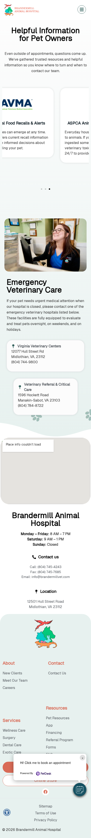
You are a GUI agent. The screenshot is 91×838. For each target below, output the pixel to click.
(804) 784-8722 (31, 405)
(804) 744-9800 (24, 362)
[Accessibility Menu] (6, 812)
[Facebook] (45, 791)
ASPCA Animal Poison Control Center (46, 123)
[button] (79, 789)
